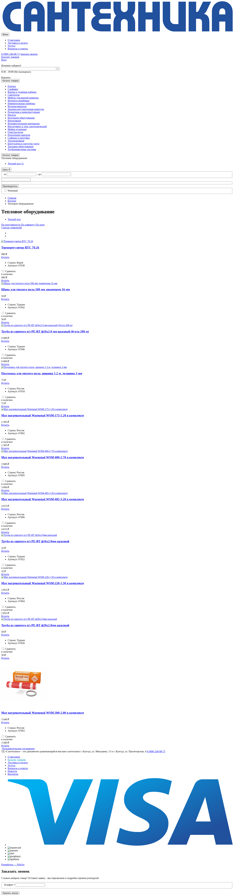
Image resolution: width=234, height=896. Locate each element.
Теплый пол (16, 163)
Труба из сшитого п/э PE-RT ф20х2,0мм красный (35, 625)
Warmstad (12, 190)
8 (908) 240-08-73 (10, 54)
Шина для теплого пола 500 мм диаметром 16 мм (35, 289)
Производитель (10, 186)
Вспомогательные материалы (24, 123)
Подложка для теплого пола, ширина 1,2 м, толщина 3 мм (41, 373)
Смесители (14, 95)
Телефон (9, 884)
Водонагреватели (17, 106)
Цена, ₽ (6, 169)
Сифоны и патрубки (19, 138)
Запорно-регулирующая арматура (26, 109)
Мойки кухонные (17, 129)
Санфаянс (13, 89)
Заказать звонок (29, 54)
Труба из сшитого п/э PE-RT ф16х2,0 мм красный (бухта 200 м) (45, 331)
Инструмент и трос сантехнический (27, 126)
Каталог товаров (10, 57)
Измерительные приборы (21, 103)
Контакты (13, 774)
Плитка (12, 86)
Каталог (12, 200)
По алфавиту (28, 224)
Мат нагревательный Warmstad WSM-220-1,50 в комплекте (42, 583)
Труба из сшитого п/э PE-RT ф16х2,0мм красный (35, 541)
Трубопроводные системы (22, 149)
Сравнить (10, 271)
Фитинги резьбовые (18, 100)
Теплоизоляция (16, 140)
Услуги (11, 45)
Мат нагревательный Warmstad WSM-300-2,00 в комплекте (42, 712)
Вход (4, 59)
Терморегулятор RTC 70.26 (20, 247)
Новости (12, 771)
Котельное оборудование (21, 117)
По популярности (11, 224)
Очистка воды (15, 132)
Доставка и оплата (18, 43)
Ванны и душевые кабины (22, 92)
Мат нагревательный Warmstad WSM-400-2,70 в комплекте (42, 457)
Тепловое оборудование (21, 146)
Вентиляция (14, 120)
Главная (12, 198)
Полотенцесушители (19, 135)
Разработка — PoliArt (12, 864)
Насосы (12, 115)
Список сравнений (11, 227)
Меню (5, 34)
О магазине (14, 40)
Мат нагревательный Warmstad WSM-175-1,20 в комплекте (42, 415)
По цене (40, 224)
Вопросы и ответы (18, 48)
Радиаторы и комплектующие (24, 112)
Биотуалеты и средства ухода (23, 143)
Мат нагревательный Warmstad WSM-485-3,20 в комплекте (42, 499)
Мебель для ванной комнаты (23, 97)
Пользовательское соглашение (18, 748)
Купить (5, 257)
